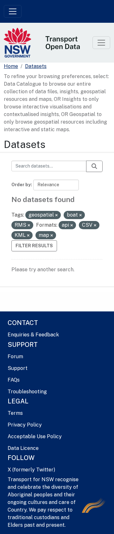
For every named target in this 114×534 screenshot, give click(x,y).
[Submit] (94, 166)
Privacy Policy (25, 425)
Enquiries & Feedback (33, 335)
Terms (15, 413)
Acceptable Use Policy (35, 436)
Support (18, 368)
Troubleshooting (27, 392)
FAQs (14, 380)
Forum (15, 356)
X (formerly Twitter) (31, 470)
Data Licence (23, 448)
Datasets (36, 66)
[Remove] (56, 215)
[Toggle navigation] (13, 11)
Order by (21, 184)
